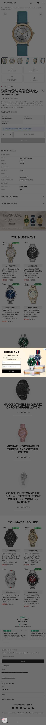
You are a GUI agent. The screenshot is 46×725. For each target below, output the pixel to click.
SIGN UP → (11, 371)
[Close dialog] (45, 349)
